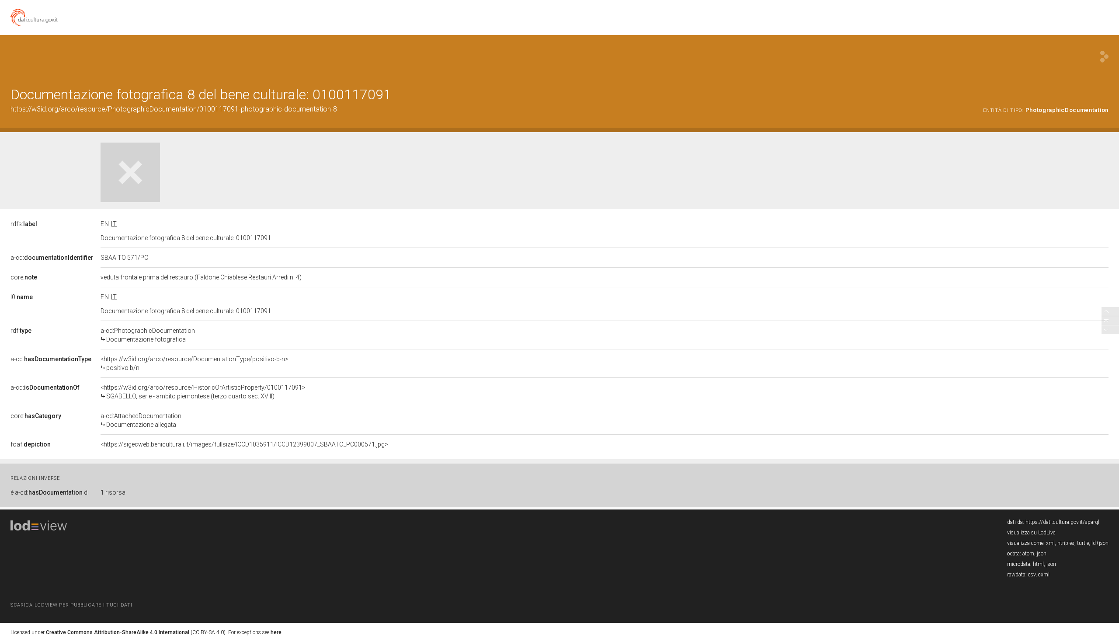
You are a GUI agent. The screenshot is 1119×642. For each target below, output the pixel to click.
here (276, 632)
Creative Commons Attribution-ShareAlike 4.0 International (117, 632)
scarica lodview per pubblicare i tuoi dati (71, 605)
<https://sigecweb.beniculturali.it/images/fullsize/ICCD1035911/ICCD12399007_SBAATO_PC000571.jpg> (244, 444)
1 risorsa (113, 492)
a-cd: (52, 257)
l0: (21, 296)
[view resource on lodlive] (1104, 57)
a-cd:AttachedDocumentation (141, 420)
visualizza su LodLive (1031, 533)
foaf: (30, 444)
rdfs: (23, 223)
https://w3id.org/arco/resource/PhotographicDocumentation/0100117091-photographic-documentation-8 (173, 109)
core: (23, 277)
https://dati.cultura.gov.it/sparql (1062, 522)
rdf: (20, 330)
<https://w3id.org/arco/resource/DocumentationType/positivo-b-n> (194, 363)
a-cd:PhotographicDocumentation (148, 335)
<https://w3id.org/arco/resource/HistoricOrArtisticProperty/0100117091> (203, 392)
